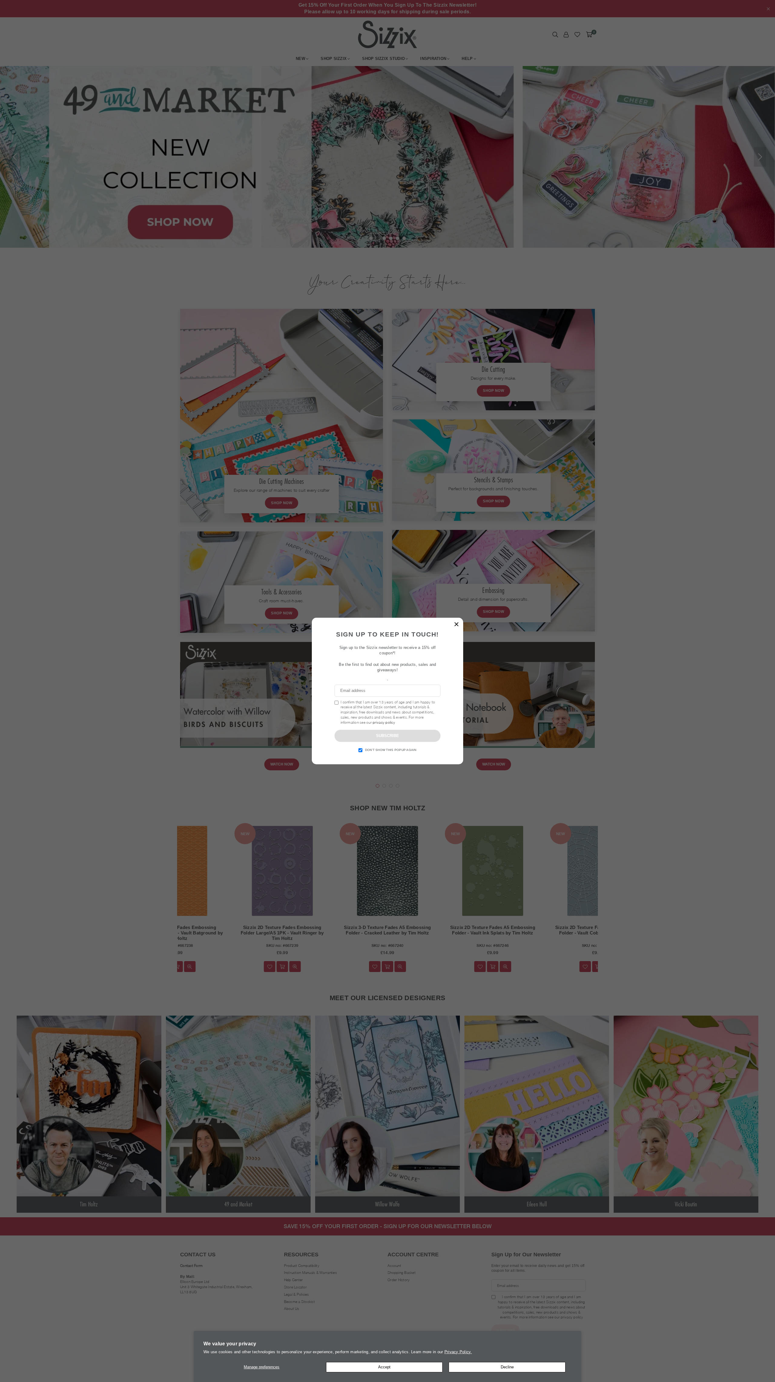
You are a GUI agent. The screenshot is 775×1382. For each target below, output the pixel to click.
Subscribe (387, 735)
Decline (507, 1367)
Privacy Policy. (458, 1352)
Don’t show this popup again (391, 750)
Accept (384, 1367)
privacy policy (384, 722)
